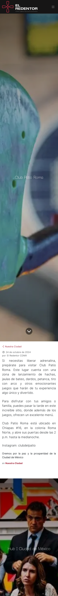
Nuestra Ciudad (13, 346)
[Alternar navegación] (53, 7)
